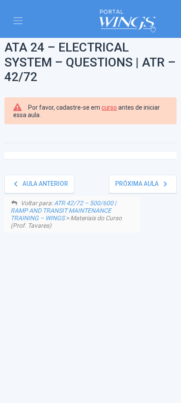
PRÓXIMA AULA (142, 183)
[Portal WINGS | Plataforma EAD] (127, 21)
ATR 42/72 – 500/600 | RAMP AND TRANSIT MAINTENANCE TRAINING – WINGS (63, 211)
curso (109, 107)
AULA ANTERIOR (39, 183)
